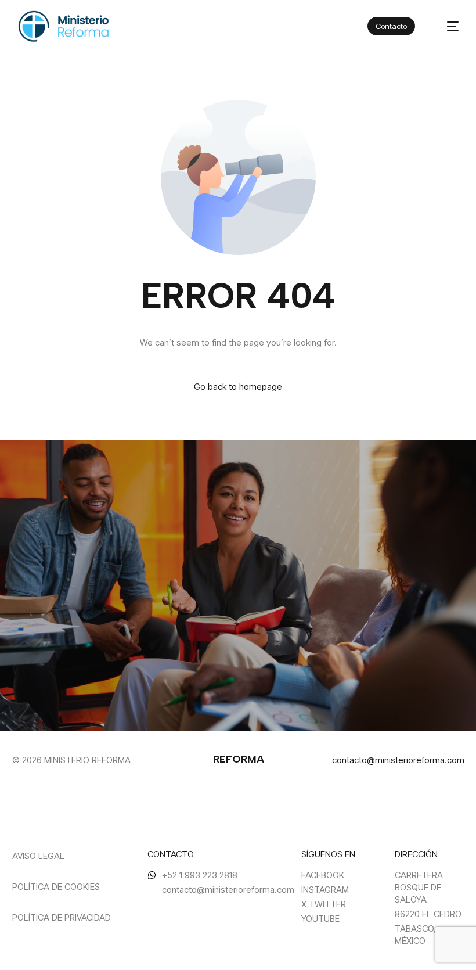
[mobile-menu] (446, 26)
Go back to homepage (238, 386)
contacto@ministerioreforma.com (398, 760)
